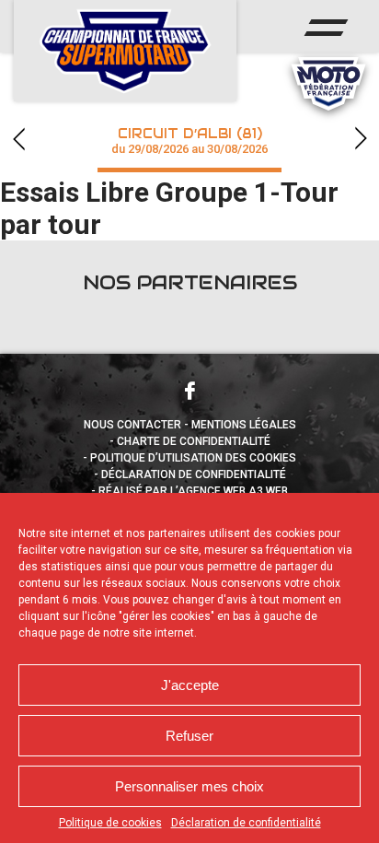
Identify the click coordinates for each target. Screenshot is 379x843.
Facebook (189, 390)
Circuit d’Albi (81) (189, 140)
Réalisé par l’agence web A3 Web (193, 491)
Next (360, 138)
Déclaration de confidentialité (246, 822)
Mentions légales (243, 424)
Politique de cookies (110, 822)
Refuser (189, 735)
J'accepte (190, 685)
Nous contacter (132, 424)
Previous (18, 138)
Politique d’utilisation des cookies (193, 457)
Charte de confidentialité (193, 441)
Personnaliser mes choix (189, 786)
